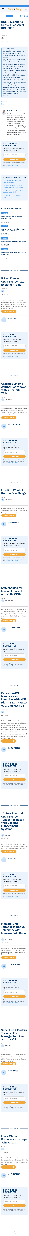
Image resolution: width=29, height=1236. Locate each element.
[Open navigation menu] (3, 9)
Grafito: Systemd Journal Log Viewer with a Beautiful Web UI (13, 230)
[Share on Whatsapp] (27, 16)
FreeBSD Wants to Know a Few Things (13, 242)
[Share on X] (22, 16)
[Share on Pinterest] (25, 16)
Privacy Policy (15, 165)
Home (2, 15)
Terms (8, 165)
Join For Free (14, 159)
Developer (10, 15)
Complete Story (7, 311)
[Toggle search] (26, 9)
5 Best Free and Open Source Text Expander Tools (12, 217)
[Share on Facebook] (20, 16)
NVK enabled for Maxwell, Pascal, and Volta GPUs (13, 253)
